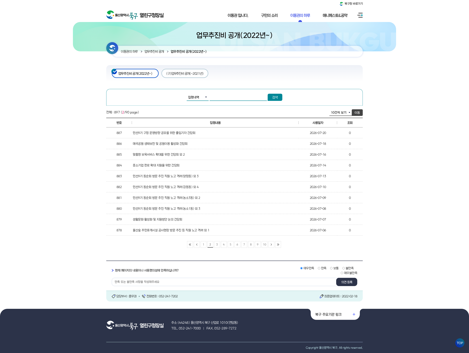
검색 (275, 97)
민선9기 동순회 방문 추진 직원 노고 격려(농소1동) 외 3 (166, 208)
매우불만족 (350, 273)
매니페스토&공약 (335, 15)
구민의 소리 (269, 15)
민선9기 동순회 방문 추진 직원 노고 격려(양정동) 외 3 (165, 176)
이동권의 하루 (300, 15)
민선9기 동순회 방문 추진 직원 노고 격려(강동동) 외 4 (165, 187)
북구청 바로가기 (353, 3)
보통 (336, 268)
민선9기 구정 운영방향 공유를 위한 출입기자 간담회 (164, 133)
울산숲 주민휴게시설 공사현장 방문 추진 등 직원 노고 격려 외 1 (171, 230)
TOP (460, 343)
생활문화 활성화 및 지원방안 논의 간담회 (157, 219)
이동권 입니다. (238, 15)
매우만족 (309, 268)
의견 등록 (346, 282)
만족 (323, 268)
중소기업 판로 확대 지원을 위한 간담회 (156, 165)
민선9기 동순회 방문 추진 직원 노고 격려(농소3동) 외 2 (166, 198)
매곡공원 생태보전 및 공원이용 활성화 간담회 (160, 143)
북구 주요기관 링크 (328, 314)
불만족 (350, 268)
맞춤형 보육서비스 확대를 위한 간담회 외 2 (159, 154)
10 (264, 244)
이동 (357, 112)
